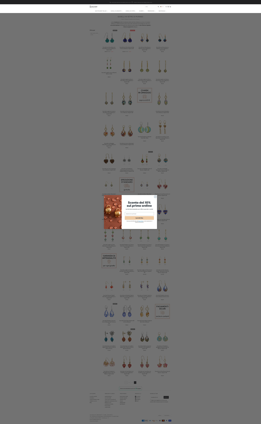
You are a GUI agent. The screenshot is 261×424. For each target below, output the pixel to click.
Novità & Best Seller (100, 11)
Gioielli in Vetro (130, 11)
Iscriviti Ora (139, 218)
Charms (141, 11)
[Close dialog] (155, 197)
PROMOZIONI (151, 11)
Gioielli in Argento (116, 11)
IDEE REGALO (162, 11)
